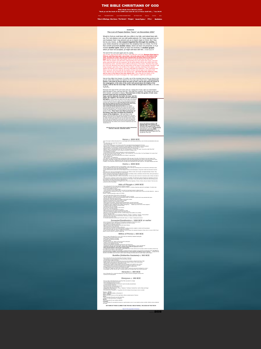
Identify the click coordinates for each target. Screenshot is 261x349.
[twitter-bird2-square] (158, 312)
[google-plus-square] (160, 312)
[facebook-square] (156, 312)
